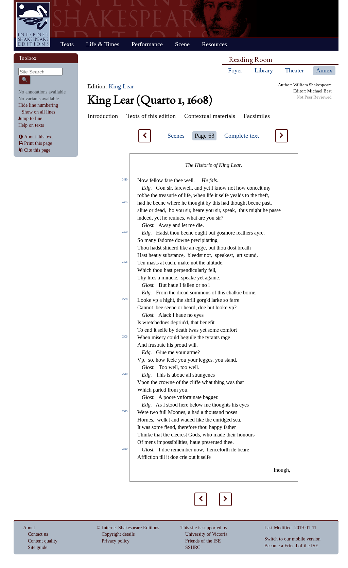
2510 (124, 374)
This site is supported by (203, 527)
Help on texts (31, 125)
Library (264, 70)
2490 (124, 232)
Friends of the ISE (203, 541)
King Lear (121, 86)
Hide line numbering (38, 105)
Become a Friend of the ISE (291, 545)
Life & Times (102, 44)
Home (33, 24)
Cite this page (37, 150)
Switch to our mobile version (292, 538)
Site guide (37, 547)
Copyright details (118, 534)
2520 (124, 448)
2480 (124, 179)
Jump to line (30, 118)
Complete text (241, 135)
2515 (124, 411)
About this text (38, 136)
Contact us (38, 534)
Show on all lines (38, 112)
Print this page (38, 143)
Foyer (235, 70)
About (29, 527)
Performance (147, 44)
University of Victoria (206, 534)
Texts (67, 44)
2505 (124, 336)
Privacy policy (115, 541)
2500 (124, 299)
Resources (214, 44)
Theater (294, 70)
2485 (124, 202)
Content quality (42, 541)
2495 (124, 261)
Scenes (176, 135)
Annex (324, 70)
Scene (182, 44)
